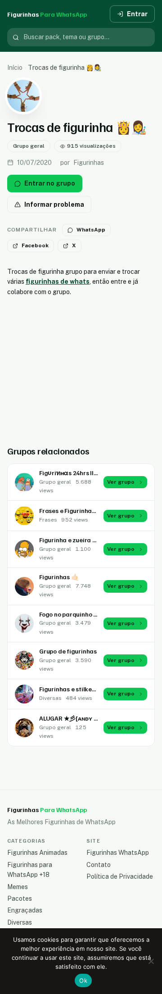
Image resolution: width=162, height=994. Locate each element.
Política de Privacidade (119, 876)
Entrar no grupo (49, 183)
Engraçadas (24, 910)
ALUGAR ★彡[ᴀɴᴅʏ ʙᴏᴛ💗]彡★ (82, 718)
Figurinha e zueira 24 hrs (74, 540)
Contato (98, 864)
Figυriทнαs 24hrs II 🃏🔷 (74, 473)
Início (14, 67)
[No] (150, 961)
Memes (17, 886)
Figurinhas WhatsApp (117, 852)
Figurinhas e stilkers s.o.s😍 (78, 689)
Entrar (137, 14)
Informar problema (54, 204)
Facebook (35, 245)
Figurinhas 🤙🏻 (58, 577)
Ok (83, 980)
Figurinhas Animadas (37, 852)
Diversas (19, 922)
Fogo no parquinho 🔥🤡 (73, 614)
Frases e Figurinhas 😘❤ (74, 510)
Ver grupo (121, 482)
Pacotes (19, 898)
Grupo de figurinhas (68, 651)
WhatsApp (90, 230)
